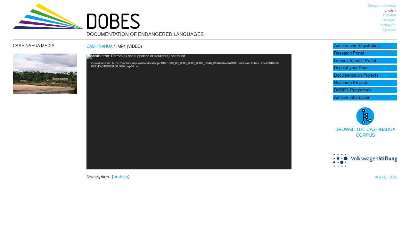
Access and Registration (357, 46)
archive (120, 176)
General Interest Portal (355, 60)
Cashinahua (99, 46)
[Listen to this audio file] (45, 92)
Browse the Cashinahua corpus (365, 132)
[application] (188, 111)
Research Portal (349, 53)
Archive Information (352, 97)
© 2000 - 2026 (386, 177)
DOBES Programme (353, 90)
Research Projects (351, 83)
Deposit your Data (350, 68)
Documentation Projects (356, 75)
